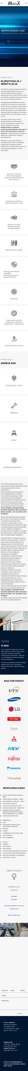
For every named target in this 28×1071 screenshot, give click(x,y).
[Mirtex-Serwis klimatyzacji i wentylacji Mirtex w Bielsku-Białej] (14, 3)
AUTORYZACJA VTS (14, 887)
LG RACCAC (14, 890)
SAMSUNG (14, 896)
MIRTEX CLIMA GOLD (14, 915)
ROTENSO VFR (14, 909)
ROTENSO (14, 899)
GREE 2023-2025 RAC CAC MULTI (14, 906)
